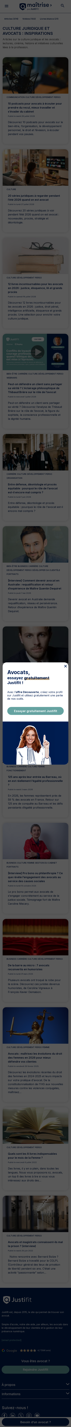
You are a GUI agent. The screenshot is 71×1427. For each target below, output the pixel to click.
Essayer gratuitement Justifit (35, 711)
